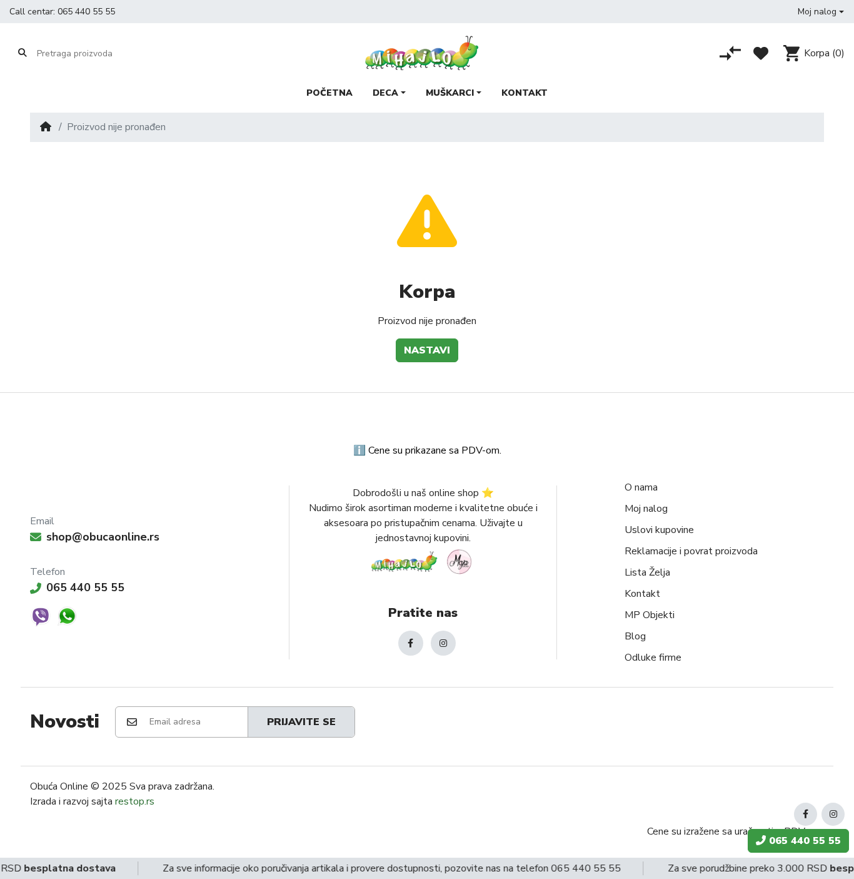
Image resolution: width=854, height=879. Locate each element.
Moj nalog (646, 509)
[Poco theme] (423, 561)
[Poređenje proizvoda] (730, 53)
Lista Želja (647, 572)
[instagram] (443, 643)
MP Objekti (650, 615)
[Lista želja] (760, 53)
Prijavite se (301, 722)
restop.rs (134, 801)
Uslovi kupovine (659, 530)
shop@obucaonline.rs (102, 536)
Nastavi (427, 350)
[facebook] (410, 643)
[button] (821, 11)
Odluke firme (653, 657)
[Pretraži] (22, 53)
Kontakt (642, 594)
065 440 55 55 (86, 12)
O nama (641, 487)
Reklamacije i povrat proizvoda (691, 551)
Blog (635, 636)
